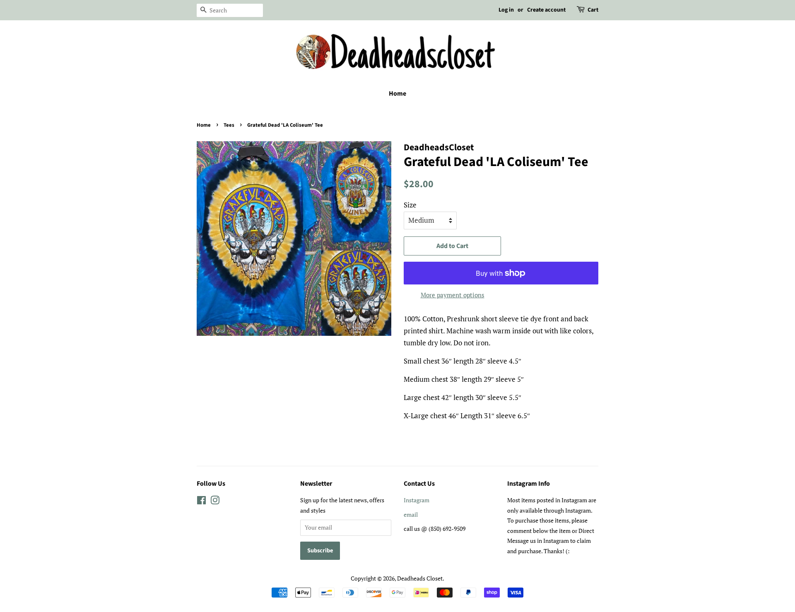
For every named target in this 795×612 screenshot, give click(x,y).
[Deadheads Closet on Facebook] (201, 502)
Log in (506, 10)
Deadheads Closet (420, 578)
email (411, 514)
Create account (546, 10)
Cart (593, 10)
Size (410, 205)
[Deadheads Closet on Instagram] (214, 502)
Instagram (416, 500)
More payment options (452, 295)
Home (397, 93)
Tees (229, 125)
